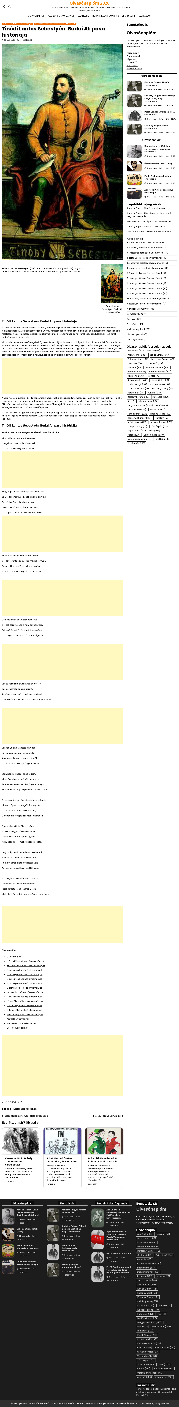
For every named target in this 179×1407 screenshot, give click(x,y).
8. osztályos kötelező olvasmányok (49, 24)
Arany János (137, 354)
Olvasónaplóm (142, 33)
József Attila (159, 380)
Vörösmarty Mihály (140, 439)
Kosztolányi (136, 392)
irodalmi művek (160, 371)
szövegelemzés (161, 422)
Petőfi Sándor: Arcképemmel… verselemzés (149, 221)
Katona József (160, 384)
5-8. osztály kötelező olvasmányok (17, 24)
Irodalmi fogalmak (136, 329)
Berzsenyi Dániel (162, 359)
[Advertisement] (62, 376)
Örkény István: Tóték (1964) (158, 163)
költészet (161, 396)
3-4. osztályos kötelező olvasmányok (26, 965)
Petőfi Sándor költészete (118, 1253)
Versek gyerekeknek (17, 1027)
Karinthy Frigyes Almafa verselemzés (146, 208)
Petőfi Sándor (137, 413)
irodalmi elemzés (158, 367)
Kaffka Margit (137, 384)
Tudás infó (132, 62)
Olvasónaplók (36, 15)
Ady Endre (136, 350)
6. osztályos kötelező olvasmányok (24, 974)
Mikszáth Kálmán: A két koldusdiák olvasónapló (103, 1160)
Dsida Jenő (154, 363)
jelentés (153, 376)
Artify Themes (162, 1403)
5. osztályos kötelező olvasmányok (24, 970)
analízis (153, 350)
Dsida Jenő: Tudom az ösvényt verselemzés (149, 231)
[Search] (9, 6)
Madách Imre (148, 401)
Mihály (162, 405)
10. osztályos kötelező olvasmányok (25, 992)
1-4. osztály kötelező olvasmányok (24, 1005)
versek (134, 434)
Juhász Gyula (137, 380)
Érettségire (128, 15)
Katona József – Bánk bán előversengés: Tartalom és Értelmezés (157, 149)
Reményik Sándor (139, 417)
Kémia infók (142, 1395)
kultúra (154, 392)
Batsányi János (138, 359)
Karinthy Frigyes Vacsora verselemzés (146, 226)
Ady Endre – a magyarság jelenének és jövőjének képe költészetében (118, 1214)
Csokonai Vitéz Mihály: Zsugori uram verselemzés (19, 1161)
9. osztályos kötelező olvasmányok (24, 987)
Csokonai (135, 363)
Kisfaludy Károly (162, 388)
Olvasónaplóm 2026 (90, 3)
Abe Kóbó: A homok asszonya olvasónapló (27, 1263)
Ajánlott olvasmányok (61, 15)
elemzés (135, 367)
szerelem (161, 417)
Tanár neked (133, 56)
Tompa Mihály (137, 426)
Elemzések (83, 15)
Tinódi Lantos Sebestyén (24, 1108)
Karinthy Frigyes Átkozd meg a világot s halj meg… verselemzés (159, 98)
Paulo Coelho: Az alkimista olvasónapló (28, 1246)
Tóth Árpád (159, 426)
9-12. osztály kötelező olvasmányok (25, 1014)
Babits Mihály (159, 354)
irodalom (136, 376)
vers (154, 430)
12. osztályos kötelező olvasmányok (25, 1001)
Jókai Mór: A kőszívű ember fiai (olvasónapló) (62, 1160)
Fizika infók (132, 65)
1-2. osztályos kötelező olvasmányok (25, 961)
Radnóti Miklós (160, 413)
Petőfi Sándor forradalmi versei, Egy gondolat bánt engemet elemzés (118, 1270)
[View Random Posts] (4, 6)
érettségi (163, 439)
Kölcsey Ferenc (138, 396)
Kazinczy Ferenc (138, 388)
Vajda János (137, 430)
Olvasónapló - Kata (12, 40)
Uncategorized (134, 339)
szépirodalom (137, 422)
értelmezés (136, 443)
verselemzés (154, 434)
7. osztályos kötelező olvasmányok (24, 978)
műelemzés (137, 409)
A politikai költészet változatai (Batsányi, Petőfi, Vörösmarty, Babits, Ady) (116, 1235)
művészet (157, 409)
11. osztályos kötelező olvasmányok (24, 996)
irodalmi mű (137, 371)
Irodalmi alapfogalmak (105, 15)
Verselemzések (134, 68)
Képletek (131, 59)
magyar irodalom (140, 405)
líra (131, 401)
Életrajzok (145, 15)
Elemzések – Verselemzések (21, 1023)
